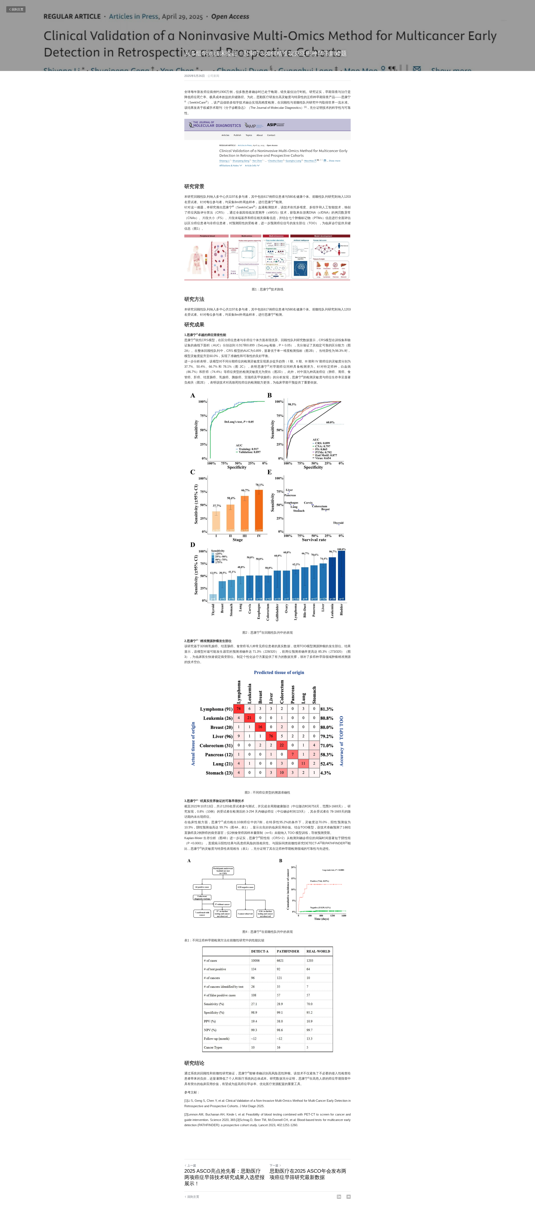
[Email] (348, 1197)
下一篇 (274, 1165)
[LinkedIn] (339, 1197)
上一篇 (191, 1165)
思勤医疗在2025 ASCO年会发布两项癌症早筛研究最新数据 (308, 1174)
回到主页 (17, 9)
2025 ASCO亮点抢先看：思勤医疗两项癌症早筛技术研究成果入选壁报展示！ (224, 1177)
